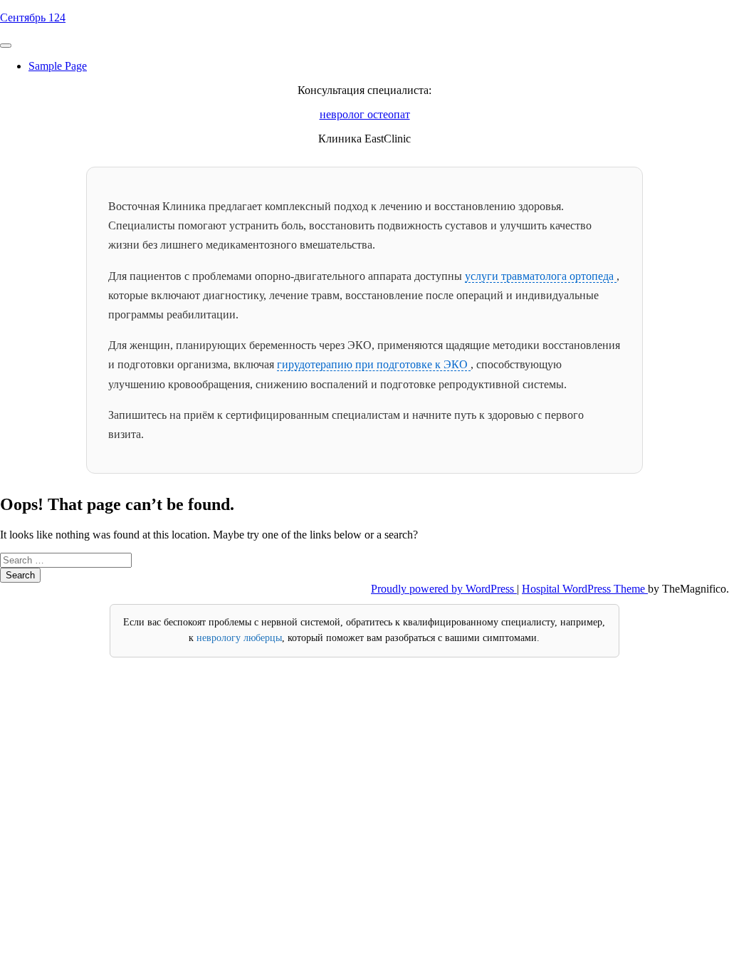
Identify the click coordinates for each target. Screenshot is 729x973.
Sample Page (57, 66)
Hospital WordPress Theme (585, 589)
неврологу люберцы (239, 638)
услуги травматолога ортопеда (541, 276)
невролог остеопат (365, 114)
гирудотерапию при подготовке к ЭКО (374, 364)
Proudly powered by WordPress (444, 589)
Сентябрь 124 (32, 17)
